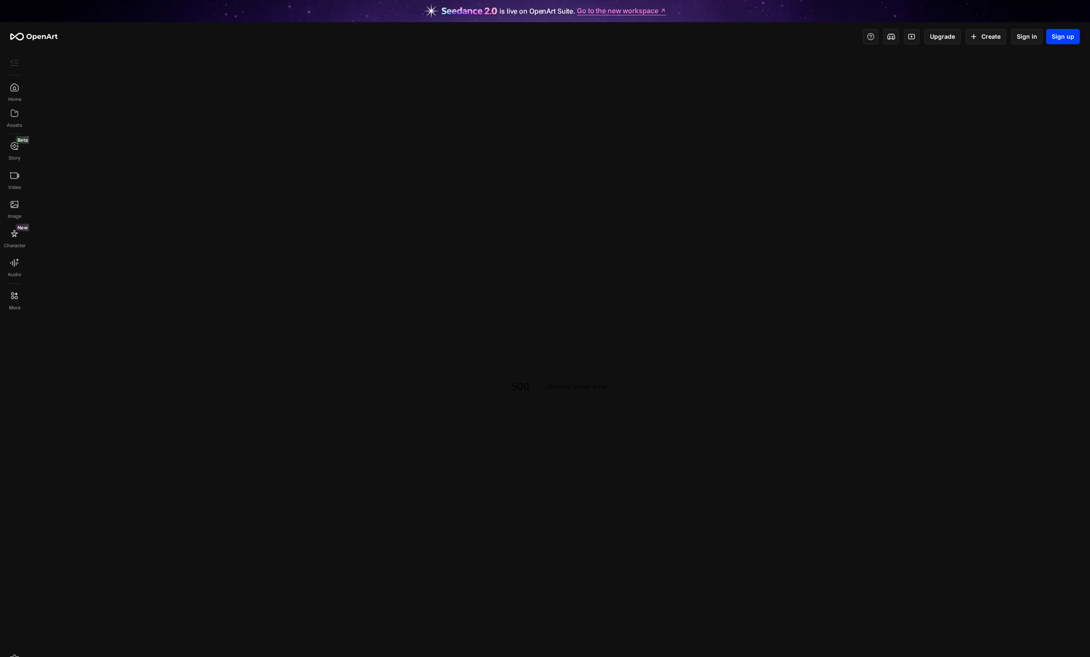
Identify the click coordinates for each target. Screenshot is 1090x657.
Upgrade (942, 36)
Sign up (1063, 36)
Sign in (1027, 36)
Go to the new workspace (617, 11)
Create (991, 36)
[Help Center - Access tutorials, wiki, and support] (870, 36)
